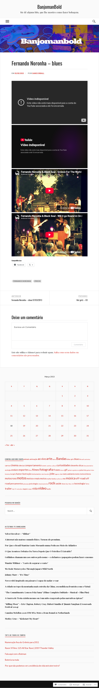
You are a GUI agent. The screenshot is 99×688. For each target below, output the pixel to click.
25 (11, 436)
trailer (8, 488)
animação (33, 459)
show (63, 484)
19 (24, 426)
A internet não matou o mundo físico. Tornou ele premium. (32, 539)
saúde (58, 483)
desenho (74, 465)
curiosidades (64, 465)
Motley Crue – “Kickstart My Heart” (22, 618)
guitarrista (82, 470)
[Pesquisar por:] (49, 511)
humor (19, 474)
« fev (7, 445)
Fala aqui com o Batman (15, 654)
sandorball (38, 73)
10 (88, 406)
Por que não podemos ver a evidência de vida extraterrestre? (32, 665)
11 (11, 416)
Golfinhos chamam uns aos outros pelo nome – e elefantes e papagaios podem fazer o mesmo (49, 557)
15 (62, 416)
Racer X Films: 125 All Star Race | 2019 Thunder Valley (29, 648)
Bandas (61, 459)
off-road (80, 478)
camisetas (87, 459)
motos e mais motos (36, 478)
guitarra (70, 470)
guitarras (76, 470)
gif (65, 469)
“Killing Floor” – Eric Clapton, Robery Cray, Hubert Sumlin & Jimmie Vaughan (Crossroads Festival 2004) (48, 605)
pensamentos (16, 483)
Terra (87, 484)
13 (37, 416)
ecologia (8, 470)
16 (75, 416)
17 (88, 416)
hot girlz (13, 474)
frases (57, 470)
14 (49, 416)
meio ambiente (69, 474)
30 (75, 436)
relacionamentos (43, 484)
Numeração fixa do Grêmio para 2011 (22, 642)
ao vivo (42, 458)
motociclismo (85, 474)
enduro (14, 469)
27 (37, 436)
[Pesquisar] (90, 511)
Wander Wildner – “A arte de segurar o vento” (26, 563)
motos (21, 478)
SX (73, 484)
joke (52, 473)
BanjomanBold (49, 6)
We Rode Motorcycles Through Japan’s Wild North (29, 569)
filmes (35, 469)
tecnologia (79, 483)
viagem (25, 489)
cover (44, 466)
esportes (23, 469)
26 (24, 436)
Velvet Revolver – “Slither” (17, 533)
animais (26, 459)
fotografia (46, 469)
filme (30, 470)
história (7, 474)
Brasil (82, 459)
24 (88, 426)
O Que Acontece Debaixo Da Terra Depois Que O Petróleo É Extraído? (38, 551)
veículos (19, 489)
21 (49, 426)
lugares (57, 474)
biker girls (70, 459)
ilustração (26, 474)
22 (62, 426)
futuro (62, 470)
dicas (81, 465)
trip (13, 489)
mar (61, 474)
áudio (49, 489)
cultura (54, 465)
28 (49, 436)
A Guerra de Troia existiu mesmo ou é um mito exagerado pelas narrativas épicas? (44, 598)
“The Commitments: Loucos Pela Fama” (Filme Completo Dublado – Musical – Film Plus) (47, 592)
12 (24, 416)
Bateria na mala (12, 660)
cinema (14, 465)
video (42, 488)
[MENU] (7, 21)
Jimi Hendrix (45, 474)
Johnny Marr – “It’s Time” (17, 574)
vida (35, 488)
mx (64, 478)
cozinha (48, 465)
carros (7, 465)
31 (88, 436)
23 (75, 426)
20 (37, 426)
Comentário (78, 345)
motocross (11, 478)
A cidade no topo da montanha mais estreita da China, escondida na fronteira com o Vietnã (47, 586)
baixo (54, 459)
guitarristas (90, 470)
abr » (12, 445)
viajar (30, 489)
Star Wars (69, 484)
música (70, 478)
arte (49, 459)
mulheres (59, 479)
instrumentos (36, 474)
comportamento (33, 465)
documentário (88, 465)
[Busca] (91, 21)
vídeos (37, 281)
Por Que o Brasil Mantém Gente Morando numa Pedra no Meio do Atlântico (41, 545)
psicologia (33, 483)
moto (77, 474)
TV (15, 489)
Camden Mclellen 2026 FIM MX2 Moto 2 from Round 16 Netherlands (37, 612)
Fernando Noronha (22, 281)
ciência (21, 465)
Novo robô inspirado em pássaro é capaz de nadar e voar (32, 580)
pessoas (26, 484)
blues (77, 459)
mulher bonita (51, 479)
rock (52, 483)
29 (62, 436)
